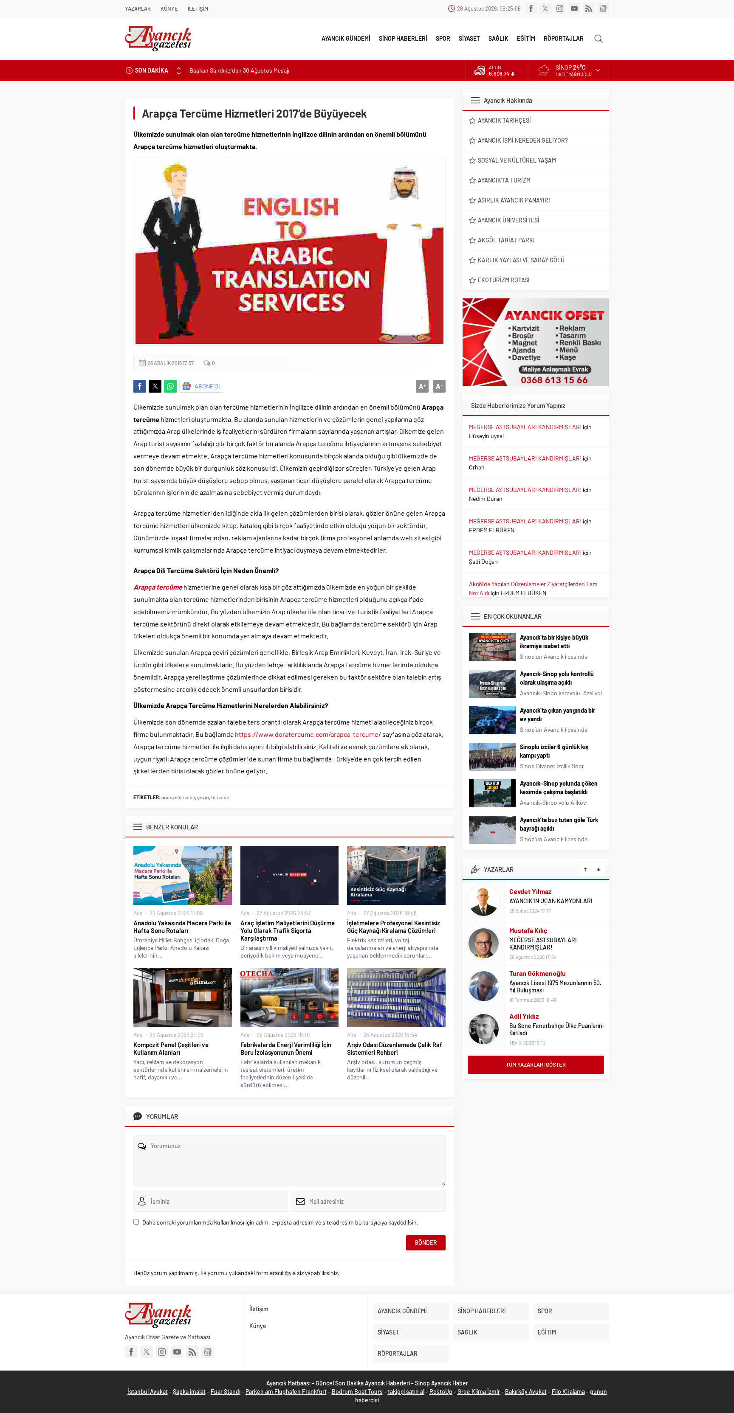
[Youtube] (574, 8)
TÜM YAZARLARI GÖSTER (536, 1064)
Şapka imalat (189, 1391)
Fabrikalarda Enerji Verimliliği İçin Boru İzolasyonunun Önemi (285, 1048)
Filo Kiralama (568, 1391)
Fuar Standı (225, 1391)
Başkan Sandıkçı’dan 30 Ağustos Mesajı (239, 70)
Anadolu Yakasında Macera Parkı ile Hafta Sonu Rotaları (182, 926)
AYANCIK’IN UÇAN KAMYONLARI (551, 901)
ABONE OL (208, 386)
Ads (137, 913)
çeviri (203, 797)
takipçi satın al (406, 1391)
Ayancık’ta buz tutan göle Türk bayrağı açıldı (559, 824)
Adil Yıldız (524, 1016)
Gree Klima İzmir (478, 1391)
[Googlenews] (603, 8)
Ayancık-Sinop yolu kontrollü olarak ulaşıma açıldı (557, 678)
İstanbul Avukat (147, 1391)
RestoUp (440, 1391)
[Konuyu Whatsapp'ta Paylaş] (170, 386)
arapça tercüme (178, 797)
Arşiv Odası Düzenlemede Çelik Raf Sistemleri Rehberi (394, 1048)
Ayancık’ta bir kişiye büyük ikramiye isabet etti (554, 641)
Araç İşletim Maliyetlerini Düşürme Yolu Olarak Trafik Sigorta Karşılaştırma (287, 930)
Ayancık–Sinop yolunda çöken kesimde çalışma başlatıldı (559, 787)
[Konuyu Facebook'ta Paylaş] (139, 386)
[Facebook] (531, 8)
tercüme (220, 797)
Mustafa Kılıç (528, 930)
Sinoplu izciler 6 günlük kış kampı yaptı (554, 751)
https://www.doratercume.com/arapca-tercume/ (308, 734)
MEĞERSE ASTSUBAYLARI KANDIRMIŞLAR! (525, 426)
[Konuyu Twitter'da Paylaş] (155, 386)
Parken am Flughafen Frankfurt (286, 1391)
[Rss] (589, 8)
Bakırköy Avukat (526, 1391)
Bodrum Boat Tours (357, 1391)
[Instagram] (560, 8)
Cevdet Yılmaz (530, 891)
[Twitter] (545, 8)
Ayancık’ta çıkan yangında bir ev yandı (557, 714)
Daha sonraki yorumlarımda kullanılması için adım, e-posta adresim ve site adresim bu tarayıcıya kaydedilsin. (280, 1222)
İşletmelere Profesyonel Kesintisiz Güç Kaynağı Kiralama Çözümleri (393, 926)
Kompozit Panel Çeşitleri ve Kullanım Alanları (171, 1048)
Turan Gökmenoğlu (537, 973)
